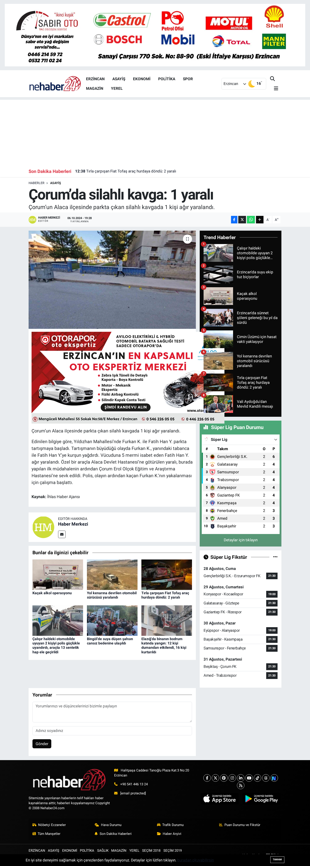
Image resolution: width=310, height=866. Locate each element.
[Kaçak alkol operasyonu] (57, 574)
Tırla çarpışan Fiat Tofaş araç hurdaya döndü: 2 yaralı (125, 171)
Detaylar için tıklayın (241, 540)
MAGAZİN (94, 88)
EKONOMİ (141, 79)
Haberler (36, 183)
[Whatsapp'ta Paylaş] (251, 219)
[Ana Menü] (274, 89)
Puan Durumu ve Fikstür (242, 825)
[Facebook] (207, 778)
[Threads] (266, 778)
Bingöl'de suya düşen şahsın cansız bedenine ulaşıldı (110, 641)
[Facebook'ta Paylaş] (234, 219)
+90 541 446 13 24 (134, 784)
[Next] (274, 778)
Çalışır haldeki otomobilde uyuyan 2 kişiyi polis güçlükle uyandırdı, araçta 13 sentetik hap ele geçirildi (56, 645)
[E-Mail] (62, 534)
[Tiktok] (257, 778)
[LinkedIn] (240, 778)
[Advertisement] (155, 131)
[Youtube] (249, 778)
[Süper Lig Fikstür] (275, 557)
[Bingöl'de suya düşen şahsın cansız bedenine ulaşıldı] (112, 620)
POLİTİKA (166, 79)
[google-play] (261, 798)
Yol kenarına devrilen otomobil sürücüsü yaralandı (112, 595)
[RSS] (240, 785)
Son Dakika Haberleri (116, 834)
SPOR (188, 79)
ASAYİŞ (118, 79)
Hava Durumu (111, 825)
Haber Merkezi (73, 524)
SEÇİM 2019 (172, 851)
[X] (215, 778)
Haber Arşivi (172, 834)
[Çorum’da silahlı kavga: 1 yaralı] (112, 280)
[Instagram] (232, 778)
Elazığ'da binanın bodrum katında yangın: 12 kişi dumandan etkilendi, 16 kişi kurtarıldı (163, 645)
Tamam (277, 859)
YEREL (117, 88)
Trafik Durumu (173, 825)
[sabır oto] (155, 34)
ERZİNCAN (95, 79)
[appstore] (220, 798)
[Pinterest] (224, 778)
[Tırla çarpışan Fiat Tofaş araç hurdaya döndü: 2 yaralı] (166, 574)
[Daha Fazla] (259, 219)
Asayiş (55, 183)
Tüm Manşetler (49, 834)
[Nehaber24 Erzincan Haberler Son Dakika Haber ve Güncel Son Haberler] (55, 83)
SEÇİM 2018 (151, 851)
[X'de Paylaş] (242, 219)
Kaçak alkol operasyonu (52, 593)
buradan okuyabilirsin (195, 860)
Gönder (42, 743)
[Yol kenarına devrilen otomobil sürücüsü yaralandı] (112, 574)
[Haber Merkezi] (43, 527)
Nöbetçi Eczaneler (52, 825)
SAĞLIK (102, 851)
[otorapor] (128, 377)
